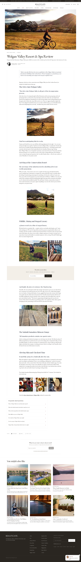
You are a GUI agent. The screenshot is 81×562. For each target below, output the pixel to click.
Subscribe (68, 4)
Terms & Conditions (44, 543)
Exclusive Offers (43, 545)
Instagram (55, 546)
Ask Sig (51, 448)
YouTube (64, 546)
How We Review (44, 540)
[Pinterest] (8, 4)
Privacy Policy (32, 543)
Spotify (74, 546)
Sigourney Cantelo (14, 63)
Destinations (48, 7)
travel (19, 52)
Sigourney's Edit (44, 535)
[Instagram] (2, 4)
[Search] (71, 4)
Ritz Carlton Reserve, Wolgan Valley (32, 395)
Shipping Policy (43, 547)
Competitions (32, 545)
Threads (67, 546)
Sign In (74, 4)
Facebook (70, 546)
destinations (11, 52)
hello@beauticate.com (57, 543)
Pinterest (15, 433)
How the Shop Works (33, 547)
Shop (23, 7)
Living (42, 7)
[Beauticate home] (40, 4)
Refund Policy (32, 550)
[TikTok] (4, 4)
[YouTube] (6, 4)
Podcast (62, 7)
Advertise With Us (33, 540)
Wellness (37, 7)
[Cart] (78, 4)
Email (22, 433)
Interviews (55, 7)
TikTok (58, 546)
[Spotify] (9, 4)
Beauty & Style (29, 7)
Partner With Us (43, 550)
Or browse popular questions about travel (41, 451)
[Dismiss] (79, 555)
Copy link (29, 433)
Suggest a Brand (32, 552)
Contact (42, 552)
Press (30, 538)
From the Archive (44, 538)
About (18, 7)
